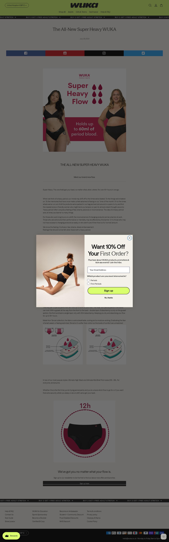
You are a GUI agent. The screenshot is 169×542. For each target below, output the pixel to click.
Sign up (108, 290)
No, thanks (109, 298)
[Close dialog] (129, 238)
